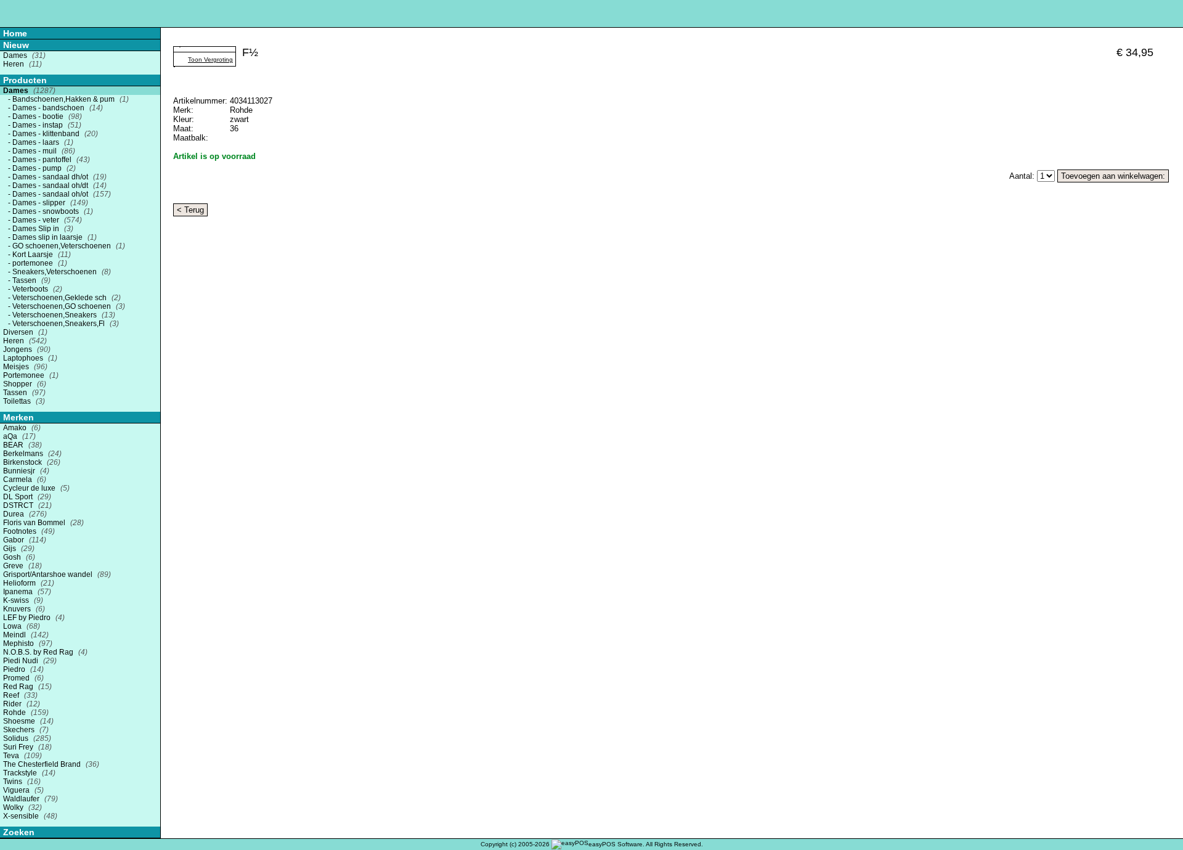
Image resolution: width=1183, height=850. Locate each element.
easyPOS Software (615, 844)
